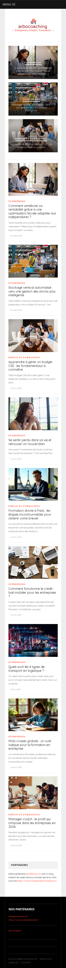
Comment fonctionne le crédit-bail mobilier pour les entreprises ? (32, 592)
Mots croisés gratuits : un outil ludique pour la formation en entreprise (29, 745)
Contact (26, 963)
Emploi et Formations (31, 138)
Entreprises (33, 62)
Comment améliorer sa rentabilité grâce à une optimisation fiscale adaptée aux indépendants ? (33, 71)
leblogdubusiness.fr (18, 916)
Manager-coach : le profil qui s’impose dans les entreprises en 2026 (32, 823)
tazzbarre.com (33, 874)
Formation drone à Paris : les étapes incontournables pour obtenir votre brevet (29, 514)
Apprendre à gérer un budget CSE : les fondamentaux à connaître (31, 145)
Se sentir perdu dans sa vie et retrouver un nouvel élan (29, 442)
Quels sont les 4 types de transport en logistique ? (26, 669)
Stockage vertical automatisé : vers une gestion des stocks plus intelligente (31, 107)
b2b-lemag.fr (15, 930)
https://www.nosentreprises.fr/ (24, 920)
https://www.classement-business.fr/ (37, 881)
